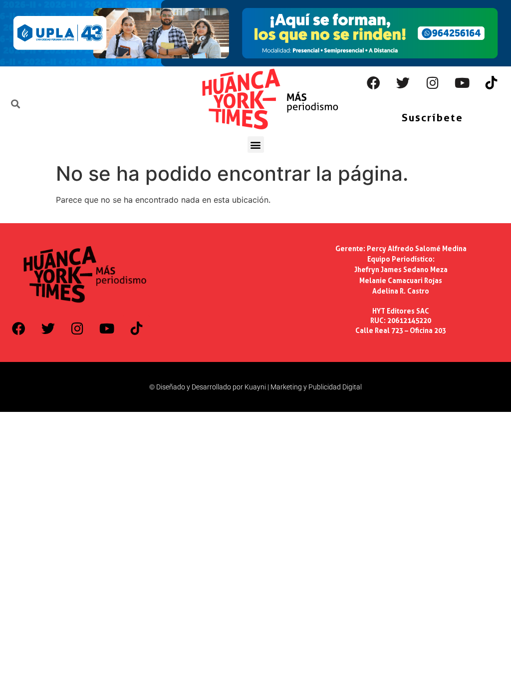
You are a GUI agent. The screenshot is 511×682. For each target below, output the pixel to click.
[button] (256, 144)
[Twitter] (403, 82)
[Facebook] (373, 82)
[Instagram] (432, 82)
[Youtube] (462, 82)
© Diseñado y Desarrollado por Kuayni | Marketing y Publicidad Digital (255, 387)
